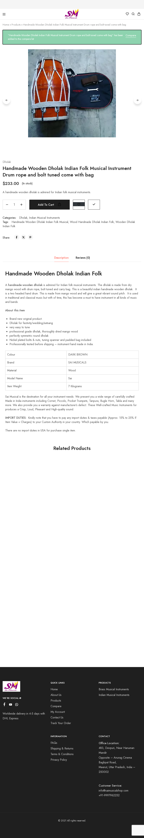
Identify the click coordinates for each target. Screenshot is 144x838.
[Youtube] (11, 705)
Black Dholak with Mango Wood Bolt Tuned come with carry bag (24, 609)
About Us (56, 695)
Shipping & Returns (62, 748)
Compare (131, 35)
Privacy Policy (59, 760)
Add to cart (46, 205)
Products (16, 24)
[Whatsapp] (17, 705)
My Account (58, 712)
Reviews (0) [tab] (83, 258)
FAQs (54, 743)
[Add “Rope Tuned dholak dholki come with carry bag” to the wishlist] (129, 468)
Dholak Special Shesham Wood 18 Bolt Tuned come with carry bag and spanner (70, 514)
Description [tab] (61, 258)
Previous (6, 100)
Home (6, 24)
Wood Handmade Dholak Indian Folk (92, 222)
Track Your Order (61, 723)
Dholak (7, 162)
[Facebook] (4, 705)
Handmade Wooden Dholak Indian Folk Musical (40, 222)
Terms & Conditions (62, 754)
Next (137, 100)
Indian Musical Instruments (44, 218)
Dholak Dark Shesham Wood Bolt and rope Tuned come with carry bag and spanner (116, 611)
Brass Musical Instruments (114, 689)
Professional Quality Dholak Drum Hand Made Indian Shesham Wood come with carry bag (70, 615)
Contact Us (57, 717)
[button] (94, 204)
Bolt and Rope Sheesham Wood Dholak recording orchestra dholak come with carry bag (24, 522)
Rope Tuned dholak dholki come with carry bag (116, 521)
